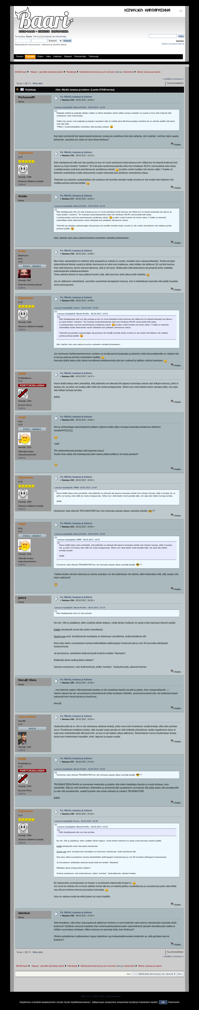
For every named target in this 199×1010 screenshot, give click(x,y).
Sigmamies (25, 152)
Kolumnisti (128, 72)
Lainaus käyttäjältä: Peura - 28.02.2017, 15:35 (76, 821)
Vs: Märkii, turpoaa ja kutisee (76, 96)
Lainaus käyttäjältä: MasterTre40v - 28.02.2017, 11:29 (79, 107)
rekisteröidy (60, 36)
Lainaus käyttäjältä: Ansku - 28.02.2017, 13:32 (76, 308)
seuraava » (178, 79)
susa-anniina (27, 716)
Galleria (21, 184)
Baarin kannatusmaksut (173, 44)
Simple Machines (113, 996)
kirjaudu (48, 36)
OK (163, 1002)
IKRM (22, 373)
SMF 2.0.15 (86, 996)
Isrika (22, 251)
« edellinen (167, 79)
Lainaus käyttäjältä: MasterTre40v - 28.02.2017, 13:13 (79, 206)
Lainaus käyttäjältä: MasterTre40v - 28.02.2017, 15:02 (79, 534)
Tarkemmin (174, 1002)
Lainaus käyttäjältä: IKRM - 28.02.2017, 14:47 (75, 487)
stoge (22, 417)
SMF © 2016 (99, 996)
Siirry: (129, 974)
